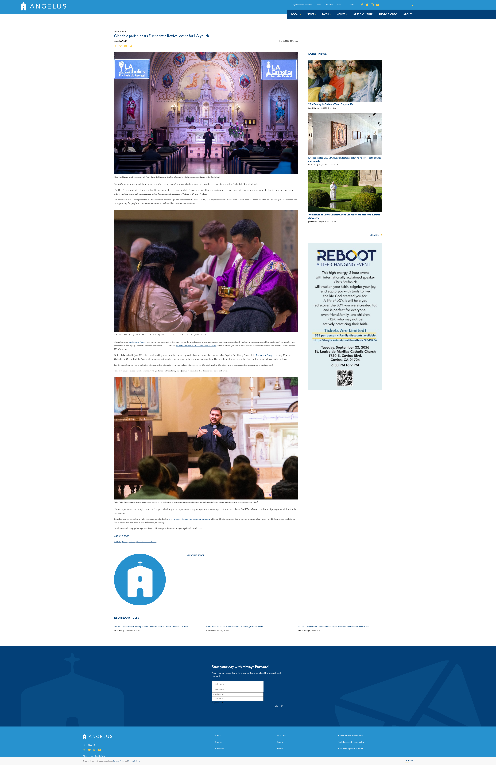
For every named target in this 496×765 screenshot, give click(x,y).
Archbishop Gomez (120, 542)
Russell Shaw (210, 631)
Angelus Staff (120, 41)
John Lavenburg (303, 631)
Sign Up (279, 706)
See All (374, 235)
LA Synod (132, 542)
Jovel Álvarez (312, 222)
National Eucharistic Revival (146, 542)
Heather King (313, 165)
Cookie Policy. (134, 761)
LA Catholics (120, 31)
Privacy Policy (118, 761)
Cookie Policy (100, 756)
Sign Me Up (217, 702)
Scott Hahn (312, 108)
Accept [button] (409, 760)
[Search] (411, 4)
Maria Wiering (119, 631)
